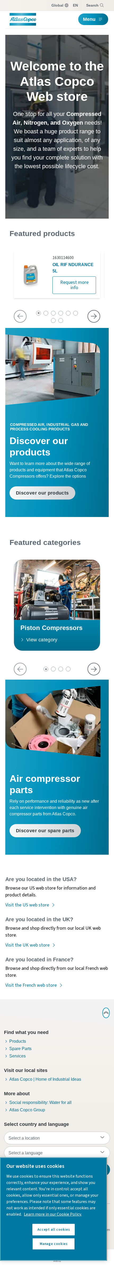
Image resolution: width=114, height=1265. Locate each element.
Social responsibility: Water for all (40, 1102)
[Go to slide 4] (60, 313)
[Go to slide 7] (53, 320)
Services (17, 1056)
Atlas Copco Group (27, 1110)
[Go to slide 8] (60, 320)
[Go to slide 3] (53, 313)
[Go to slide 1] (38, 313)
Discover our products (42, 493)
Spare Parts (20, 1048)
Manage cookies (54, 1244)
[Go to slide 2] (45, 313)
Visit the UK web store (27, 945)
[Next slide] (93, 316)
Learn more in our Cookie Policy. (53, 1214)
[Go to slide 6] (75, 313)
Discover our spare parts (45, 830)
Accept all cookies (53, 1229)
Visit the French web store (31, 985)
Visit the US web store (27, 905)
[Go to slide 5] (68, 313)
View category (42, 639)
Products (17, 1041)
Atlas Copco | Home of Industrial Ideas (45, 1079)
